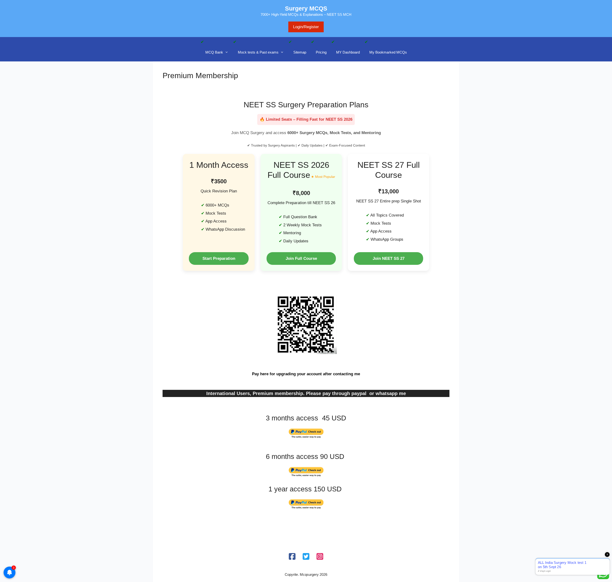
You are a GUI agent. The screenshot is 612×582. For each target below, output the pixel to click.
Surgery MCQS (306, 8)
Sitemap (299, 52)
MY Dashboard (348, 52)
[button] (228, 52)
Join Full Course (301, 258)
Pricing (321, 52)
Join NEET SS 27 (388, 258)
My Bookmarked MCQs (388, 52)
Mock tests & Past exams (258, 52)
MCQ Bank (214, 52)
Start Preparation (218, 258)
